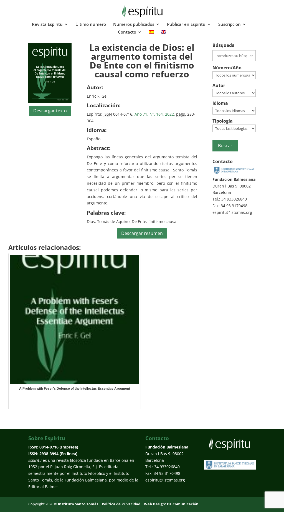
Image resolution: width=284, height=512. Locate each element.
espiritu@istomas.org (232, 212)
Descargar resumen (142, 233)
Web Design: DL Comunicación (171, 503)
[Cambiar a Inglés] (163, 34)
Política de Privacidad (121, 503)
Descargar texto (50, 111)
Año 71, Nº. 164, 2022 (154, 114)
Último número (90, 24)
